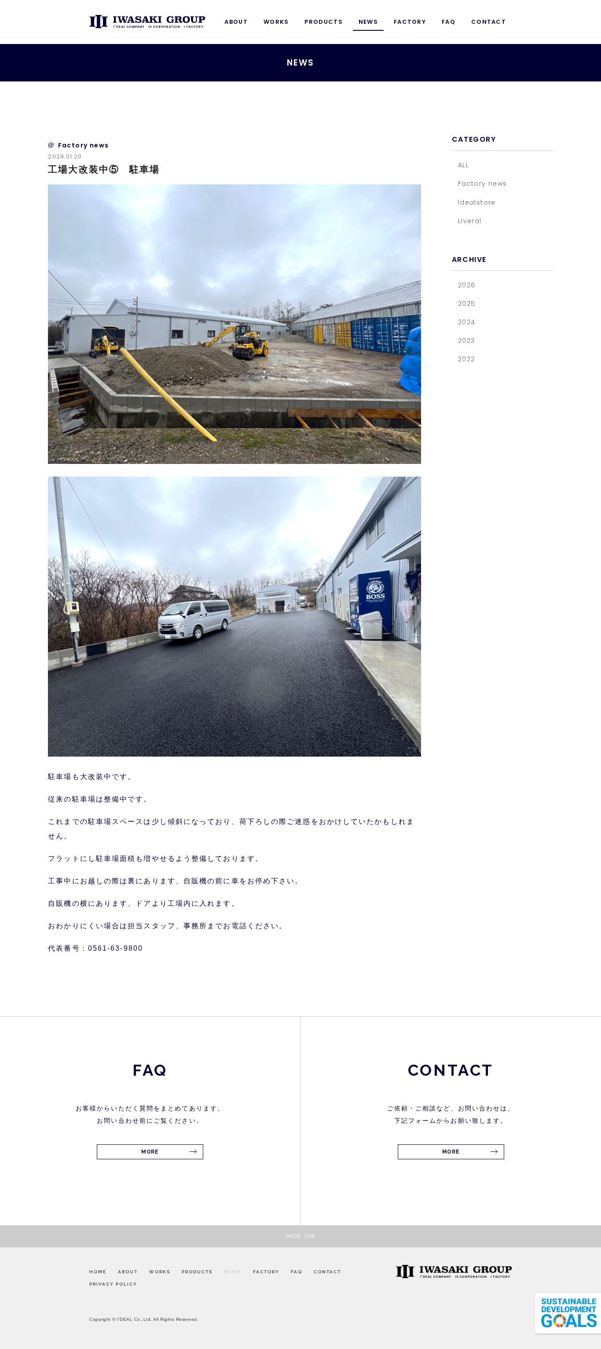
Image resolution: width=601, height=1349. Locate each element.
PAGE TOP (301, 1236)
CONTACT (488, 22)
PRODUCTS (323, 22)
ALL (463, 165)
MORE (149, 1152)
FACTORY (410, 22)
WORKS (276, 22)
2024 (467, 322)
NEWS (368, 22)
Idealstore (477, 202)
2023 (466, 340)
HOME (97, 1271)
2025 (467, 303)
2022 (466, 359)
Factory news (482, 183)
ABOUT (236, 22)
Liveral (470, 221)
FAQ (448, 22)
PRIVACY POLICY (113, 1284)
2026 (467, 285)
